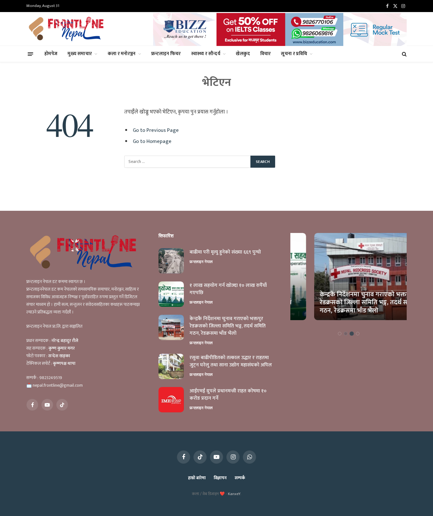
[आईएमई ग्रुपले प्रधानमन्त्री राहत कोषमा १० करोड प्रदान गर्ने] (171, 399)
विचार (265, 54)
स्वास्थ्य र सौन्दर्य (205, 54)
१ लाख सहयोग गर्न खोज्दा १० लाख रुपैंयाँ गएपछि (228, 289)
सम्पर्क (240, 477)
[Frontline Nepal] (67, 29)
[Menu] (30, 53)
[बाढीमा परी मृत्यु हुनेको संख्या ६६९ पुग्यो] (171, 261)
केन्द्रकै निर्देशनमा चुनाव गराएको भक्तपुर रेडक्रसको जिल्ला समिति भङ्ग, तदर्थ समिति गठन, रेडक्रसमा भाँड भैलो (228, 326)
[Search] (404, 54)
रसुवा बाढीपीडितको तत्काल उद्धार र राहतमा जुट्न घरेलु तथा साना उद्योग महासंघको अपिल (231, 361)
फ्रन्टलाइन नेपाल (201, 262)
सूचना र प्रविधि (294, 54)
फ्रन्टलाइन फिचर (166, 54)
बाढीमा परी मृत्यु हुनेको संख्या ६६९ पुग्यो (225, 252)
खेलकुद (243, 54)
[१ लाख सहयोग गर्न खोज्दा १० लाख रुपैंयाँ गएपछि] (171, 294)
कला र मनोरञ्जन (122, 54)
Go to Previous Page (156, 130)
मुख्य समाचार (80, 54)
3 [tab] (352, 334)
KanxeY (234, 493)
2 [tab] (346, 334)
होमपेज (50, 54)
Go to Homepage (152, 141)
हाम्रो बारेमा (196, 477)
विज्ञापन (220, 477)
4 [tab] (358, 334)
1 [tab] (340, 334)
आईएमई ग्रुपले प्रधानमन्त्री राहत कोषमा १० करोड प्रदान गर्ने (228, 395)
